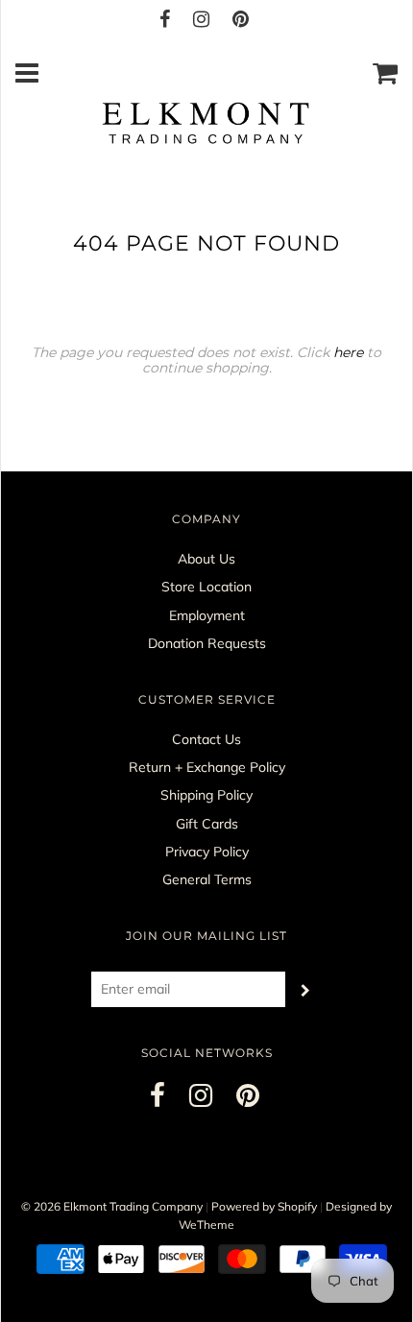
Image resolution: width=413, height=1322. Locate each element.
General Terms (207, 879)
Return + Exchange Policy (207, 767)
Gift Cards (207, 823)
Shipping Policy (206, 795)
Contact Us (206, 739)
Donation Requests (207, 643)
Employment (207, 615)
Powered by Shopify (264, 1206)
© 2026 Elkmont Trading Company (112, 1206)
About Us (206, 558)
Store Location (206, 586)
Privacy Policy (207, 851)
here (348, 352)
